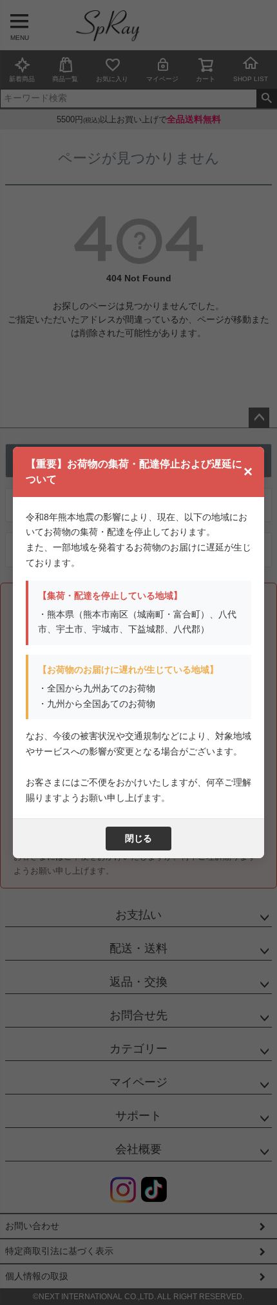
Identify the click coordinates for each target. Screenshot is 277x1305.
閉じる (138, 838)
